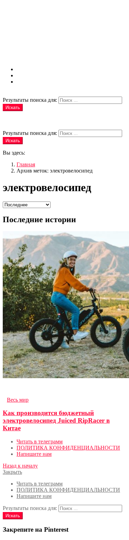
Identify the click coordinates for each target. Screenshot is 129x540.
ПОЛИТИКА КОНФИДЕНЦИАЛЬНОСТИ (68, 75)
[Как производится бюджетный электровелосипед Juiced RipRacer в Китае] (64, 305)
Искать (13, 107)
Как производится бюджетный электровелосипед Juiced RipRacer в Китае (56, 420)
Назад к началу (20, 466)
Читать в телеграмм (40, 69)
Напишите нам (34, 82)
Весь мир (18, 400)
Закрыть (12, 472)
